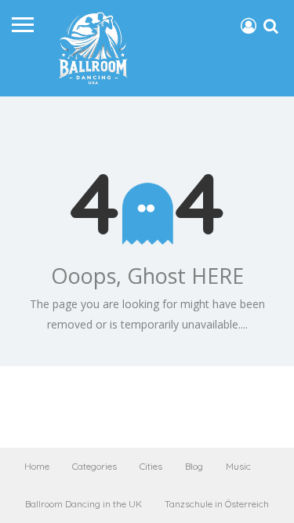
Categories (94, 466)
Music (238, 466)
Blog (194, 466)
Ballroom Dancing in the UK (83, 504)
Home (36, 466)
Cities (151, 466)
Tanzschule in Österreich (217, 504)
